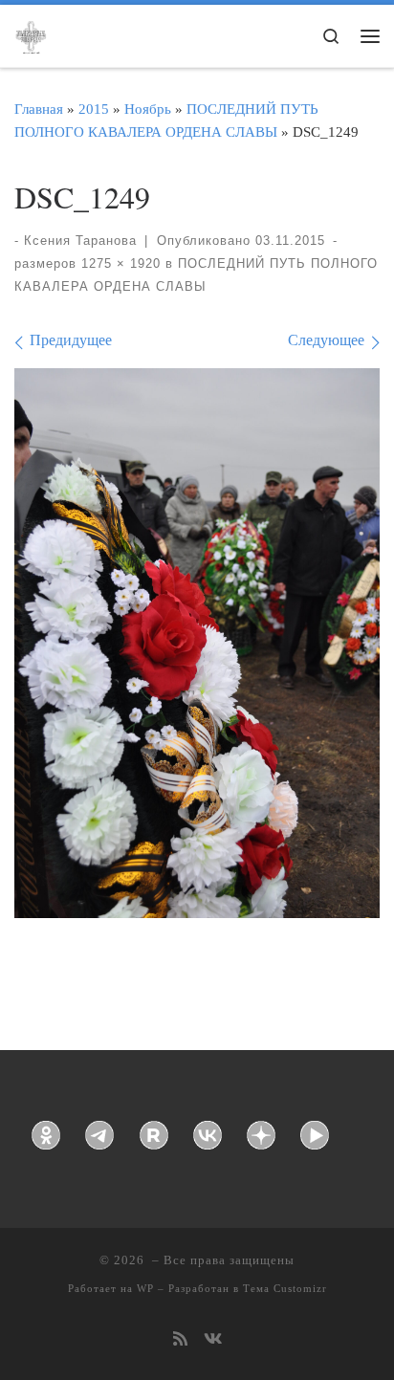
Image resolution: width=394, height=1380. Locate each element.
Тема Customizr (285, 1288)
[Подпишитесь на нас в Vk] (213, 1340)
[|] (30, 34)
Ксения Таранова (80, 240)
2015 (93, 108)
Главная (38, 108)
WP (145, 1288)
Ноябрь (147, 108)
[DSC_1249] (197, 643)
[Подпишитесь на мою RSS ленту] (180, 1340)
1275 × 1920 (119, 263)
